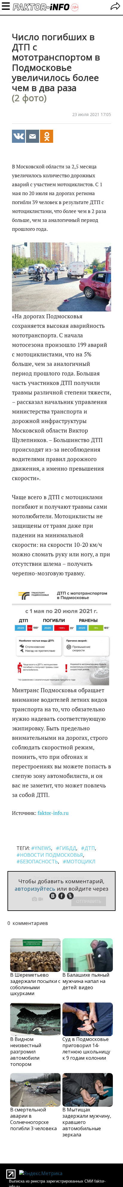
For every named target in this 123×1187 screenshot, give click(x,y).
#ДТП (88, 848)
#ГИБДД (66, 848)
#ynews (41, 848)
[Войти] (115, 6)
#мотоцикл (79, 861)
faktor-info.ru (53, 813)
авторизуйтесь (35, 888)
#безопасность (37, 861)
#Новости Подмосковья (49, 855)
